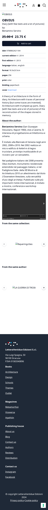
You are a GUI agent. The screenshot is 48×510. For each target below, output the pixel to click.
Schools (9, 382)
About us (9, 431)
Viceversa (10, 412)
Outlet (8, 393)
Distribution (11, 458)
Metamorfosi (12, 407)
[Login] (33, 5)
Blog (7, 436)
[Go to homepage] (21, 5)
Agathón (9, 417)
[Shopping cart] (39, 5)
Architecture (11, 371)
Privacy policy (17, 500)
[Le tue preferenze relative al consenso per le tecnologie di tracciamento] (43, 505)
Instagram (10, 471)
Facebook (10, 477)
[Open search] (44, 5)
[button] (24, 244)
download (12, 90)
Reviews (9, 452)
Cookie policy (31, 500)
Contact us (10, 442)
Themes (9, 387)
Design (8, 377)
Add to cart (26, 43)
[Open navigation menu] (4, 5)
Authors (9, 447)
